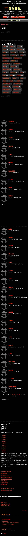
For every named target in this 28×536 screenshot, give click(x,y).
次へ (24, 394)
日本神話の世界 (4, 482)
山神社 (10, 187)
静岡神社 (4, 450)
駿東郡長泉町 (16, 92)
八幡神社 (11, 320)
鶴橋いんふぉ (4, 502)
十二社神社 (11, 378)
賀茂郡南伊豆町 (6, 83)
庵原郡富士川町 (6, 58)
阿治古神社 (11, 254)
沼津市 (4, 72)
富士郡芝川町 (13, 55)
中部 (7, 24)
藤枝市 (4, 80)
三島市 (19, 46)
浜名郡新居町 (13, 72)
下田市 (4, 49)
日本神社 (3, 24)
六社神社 (11, 328)
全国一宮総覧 (4, 480)
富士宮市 (21, 52)
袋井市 (11, 80)
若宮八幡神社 (12, 171)
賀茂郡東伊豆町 (17, 83)
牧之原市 (19, 75)
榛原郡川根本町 (6, 69)
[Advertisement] (13, 37)
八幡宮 (10, 154)
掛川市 (4, 66)
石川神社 (4, 439)
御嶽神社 (11, 237)
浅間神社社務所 (12, 386)
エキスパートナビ (6, 519)
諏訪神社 (11, 245)
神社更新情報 (4, 473)
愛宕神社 (11, 162)
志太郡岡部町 (17, 63)
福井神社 (4, 441)
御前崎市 (5, 60)
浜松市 (4, 46)
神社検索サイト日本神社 (14, 17)
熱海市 (11, 75)
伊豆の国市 (19, 49)
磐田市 (14, 78)
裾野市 (18, 80)
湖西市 (22, 72)
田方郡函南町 (6, 78)
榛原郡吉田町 (13, 66)
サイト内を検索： (4, 496)
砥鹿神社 (11, 196)
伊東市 (11, 49)
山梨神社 (4, 443)
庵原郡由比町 (17, 58)
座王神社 (11, 137)
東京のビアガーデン (5, 505)
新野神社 (11, 303)
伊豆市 (4, 52)
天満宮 (10, 229)
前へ (7, 394)
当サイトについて (5, 475)
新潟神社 (4, 435)
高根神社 (11, 287)
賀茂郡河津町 (16, 86)
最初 (3, 394)
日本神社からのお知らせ (6, 477)
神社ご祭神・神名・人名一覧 (7, 488)
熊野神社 (11, 129)
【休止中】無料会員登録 (6, 479)
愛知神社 (4, 452)
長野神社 (11, 295)
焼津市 (4, 75)
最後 (14, 395)
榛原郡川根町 (17, 69)
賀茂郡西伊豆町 (6, 89)
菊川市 (22, 78)
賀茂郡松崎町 (6, 86)
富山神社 (4, 437)
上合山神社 (11, 121)
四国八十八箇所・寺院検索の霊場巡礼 (10, 522)
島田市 (22, 55)
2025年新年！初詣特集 (6, 471)
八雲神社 (11, 270)
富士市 (4, 55)
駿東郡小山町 (17, 89)
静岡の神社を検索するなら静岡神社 (14, 9)
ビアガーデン (5, 521)
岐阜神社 (4, 447)
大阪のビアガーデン (5, 504)
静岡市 (11, 46)
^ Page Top (24, 510)
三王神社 (11, 179)
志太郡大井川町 (6, 63)
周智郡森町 (13, 52)
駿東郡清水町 (6, 92)
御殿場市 (13, 60)
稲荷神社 (11, 146)
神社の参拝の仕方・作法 (6, 490)
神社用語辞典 (4, 484)
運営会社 (4, 533)
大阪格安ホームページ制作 (8, 524)
